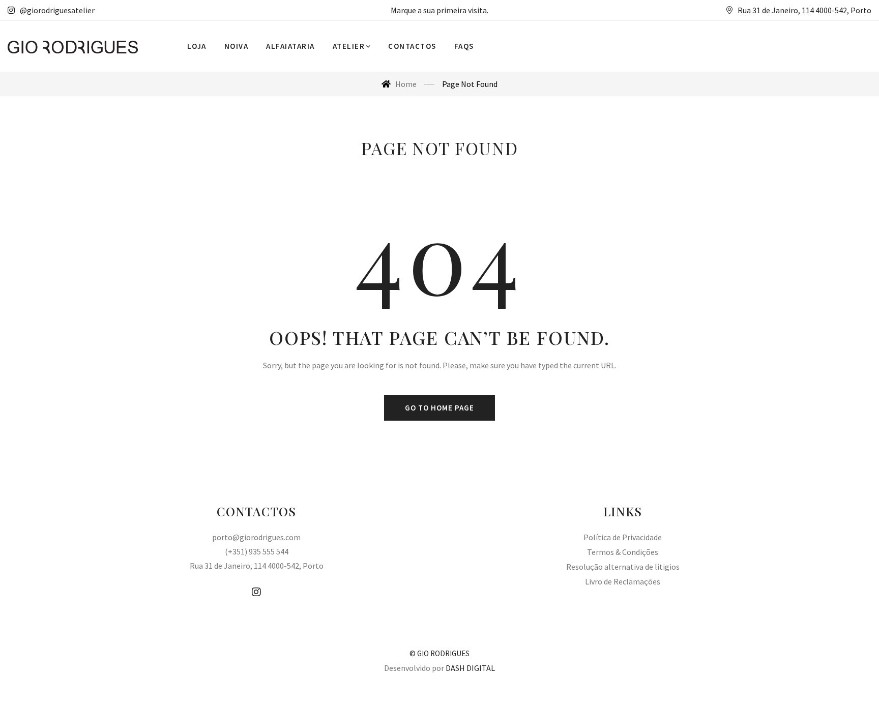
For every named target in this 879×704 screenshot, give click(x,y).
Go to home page (439, 408)
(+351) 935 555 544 (256, 551)
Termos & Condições (622, 552)
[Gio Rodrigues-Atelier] (73, 46)
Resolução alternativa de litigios (623, 567)
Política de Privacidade (622, 537)
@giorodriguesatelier (57, 10)
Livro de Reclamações (622, 581)
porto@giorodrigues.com (256, 537)
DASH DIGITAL (470, 668)
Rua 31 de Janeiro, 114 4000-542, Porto (257, 566)
